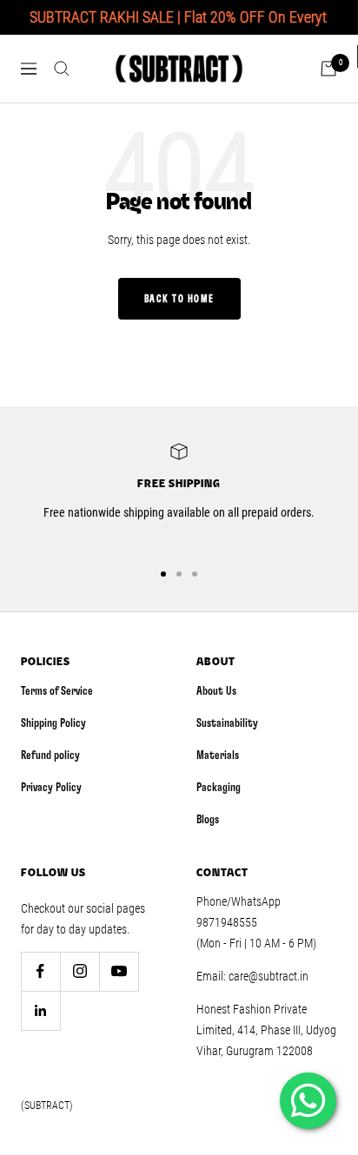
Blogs (207, 820)
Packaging (218, 788)
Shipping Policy (53, 723)
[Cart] (328, 68)
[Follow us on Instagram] (79, 971)
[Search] (62, 68)
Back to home (179, 299)
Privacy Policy (51, 788)
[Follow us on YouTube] (118, 971)
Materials (217, 755)
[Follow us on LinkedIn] (40, 1010)
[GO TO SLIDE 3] (194, 574)
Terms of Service (57, 691)
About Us (216, 691)
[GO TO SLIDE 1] (163, 574)
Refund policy (50, 755)
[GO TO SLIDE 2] (179, 574)
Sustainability (227, 723)
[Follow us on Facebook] (40, 971)
